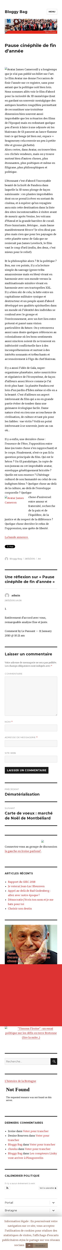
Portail (9, 1202)
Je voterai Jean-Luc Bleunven (26, 886)
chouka (12, 1149)
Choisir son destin (20, 908)
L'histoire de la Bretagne (20, 1081)
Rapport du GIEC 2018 (21, 881)
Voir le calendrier (47, 1188)
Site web (10, 753)
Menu (52, 11)
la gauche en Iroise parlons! (23, 851)
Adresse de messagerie (21, 737)
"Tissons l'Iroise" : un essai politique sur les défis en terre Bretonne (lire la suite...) (31, 1033)
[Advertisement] (31, 995)
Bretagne (11, 1210)
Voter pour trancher (36, 1131)
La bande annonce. (16, 537)
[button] (7, 1188)
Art (39, 558)
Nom (9, 721)
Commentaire (13, 673)
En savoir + (40, 1245)
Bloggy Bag (16, 12)
